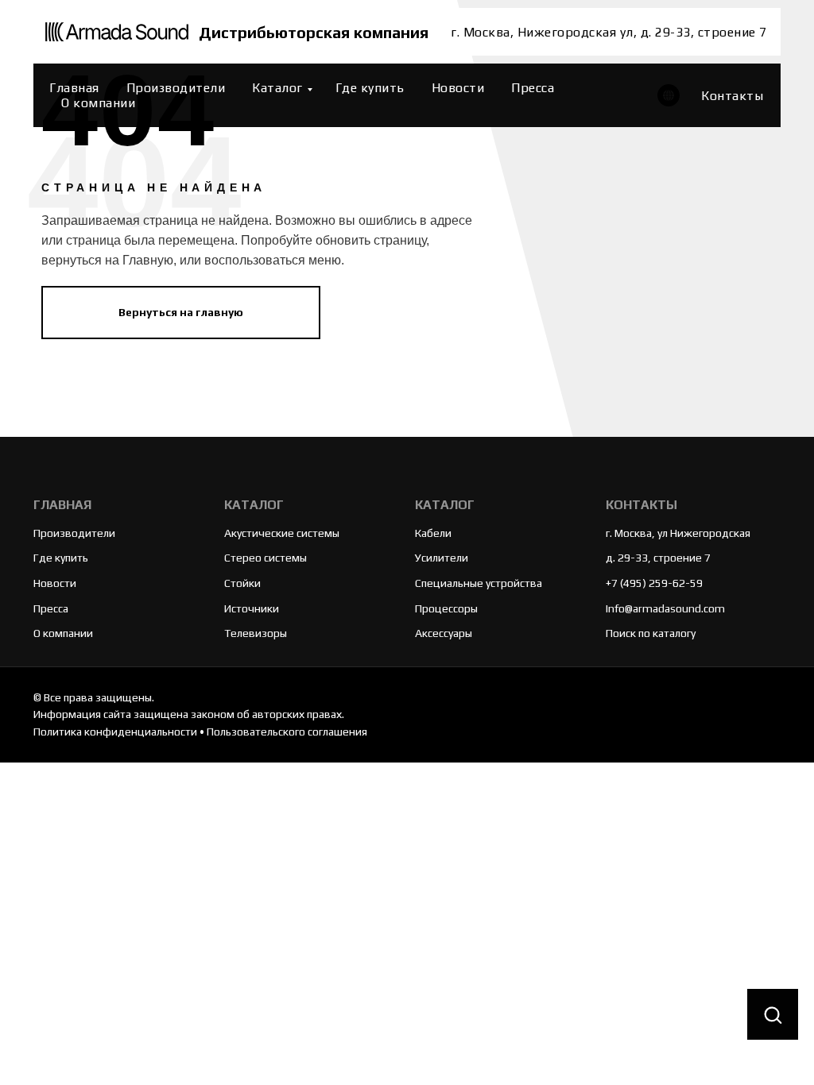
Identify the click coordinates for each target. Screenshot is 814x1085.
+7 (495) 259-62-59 (654, 583)
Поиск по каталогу (651, 633)
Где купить (370, 87)
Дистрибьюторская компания (313, 32)
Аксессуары (443, 633)
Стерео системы (265, 557)
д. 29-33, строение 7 (658, 557)
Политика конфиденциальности (115, 731)
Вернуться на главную (180, 312)
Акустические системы (281, 533)
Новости (458, 87)
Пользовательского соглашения (287, 731)
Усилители (441, 557)
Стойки (242, 583)
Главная (74, 87)
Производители (176, 87)
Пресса (532, 87)
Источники (251, 608)
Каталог (277, 87)
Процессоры (446, 608)
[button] (772, 1015)
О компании (98, 102)
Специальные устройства (478, 583)
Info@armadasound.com (665, 608)
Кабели (433, 533)
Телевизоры (255, 633)
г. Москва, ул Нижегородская (678, 533)
